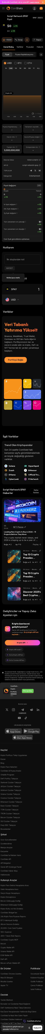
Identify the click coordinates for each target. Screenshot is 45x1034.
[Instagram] (13, 711)
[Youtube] (19, 718)
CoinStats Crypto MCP (9, 940)
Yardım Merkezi (7, 1000)
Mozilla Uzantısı (7, 981)
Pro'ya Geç (27, 691)
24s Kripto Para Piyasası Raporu (13, 916)
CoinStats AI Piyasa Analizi (11, 771)
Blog (2, 763)
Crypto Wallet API (7, 947)
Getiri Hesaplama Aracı (9, 889)
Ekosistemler (6, 829)
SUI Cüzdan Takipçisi (9, 821)
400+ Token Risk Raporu (11, 936)
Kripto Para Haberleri (9, 767)
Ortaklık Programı (7, 775)
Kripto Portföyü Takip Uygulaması (14, 755)
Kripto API (21, 643)
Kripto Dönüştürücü (8, 897)
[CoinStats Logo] (15, 8)
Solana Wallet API (7, 951)
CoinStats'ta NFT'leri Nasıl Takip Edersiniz (17, 1023)
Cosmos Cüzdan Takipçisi (11, 798)
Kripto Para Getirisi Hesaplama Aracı (15, 885)
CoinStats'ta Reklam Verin (11, 855)
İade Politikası (36, 989)
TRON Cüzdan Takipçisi (10, 813)
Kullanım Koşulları (37, 978)
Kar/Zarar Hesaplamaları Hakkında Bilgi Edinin (18, 1012)
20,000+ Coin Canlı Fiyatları (11, 928)
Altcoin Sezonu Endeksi (10, 924)
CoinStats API (6, 859)
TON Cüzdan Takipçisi (9, 810)
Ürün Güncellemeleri (9, 840)
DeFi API (4, 959)
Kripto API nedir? (15, 649)
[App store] (13, 731)
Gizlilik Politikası (37, 981)
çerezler (6, 1029)
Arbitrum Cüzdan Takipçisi (11, 790)
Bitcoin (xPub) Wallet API (10, 963)
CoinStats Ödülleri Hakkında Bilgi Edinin (16, 1019)
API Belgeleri (6, 863)
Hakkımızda (5, 875)
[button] (40, 165)
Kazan (3, 759)
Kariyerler (4, 851)
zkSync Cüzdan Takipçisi (11, 786)
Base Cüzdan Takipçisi (10, 806)
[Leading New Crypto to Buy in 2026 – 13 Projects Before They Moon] (22, 510)
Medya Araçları (6, 847)
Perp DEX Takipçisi (8, 825)
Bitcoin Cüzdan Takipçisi (10, 817)
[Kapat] (42, 2)
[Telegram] (31, 170)
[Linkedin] (38, 711)
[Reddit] (31, 711)
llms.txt (3, 944)
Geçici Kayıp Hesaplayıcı (10, 893)
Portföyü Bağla (15, 360)
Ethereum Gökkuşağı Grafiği (12, 905)
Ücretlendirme (6, 844)
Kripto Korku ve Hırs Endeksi (12, 909)
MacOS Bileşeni (7, 978)
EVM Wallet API (6, 955)
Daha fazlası (36, 491)
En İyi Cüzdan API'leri (16, 660)
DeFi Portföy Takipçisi (9, 779)
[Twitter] (35, 170)
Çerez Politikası (37, 985)
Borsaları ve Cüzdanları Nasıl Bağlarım (15, 1004)
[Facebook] (25, 718)
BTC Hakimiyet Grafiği (9, 920)
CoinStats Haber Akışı (9, 871)
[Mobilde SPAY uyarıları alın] (27, 40)
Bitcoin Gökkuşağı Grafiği (10, 901)
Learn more (34, 2)
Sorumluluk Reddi (37, 974)
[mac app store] (22, 737)
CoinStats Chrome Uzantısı (11, 974)
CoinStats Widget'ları (9, 913)
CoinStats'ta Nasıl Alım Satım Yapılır (14, 1015)
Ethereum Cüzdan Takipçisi (11, 802)
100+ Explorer (6, 932)
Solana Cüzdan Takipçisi (10, 794)
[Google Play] (31, 731)
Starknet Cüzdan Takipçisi (11, 782)
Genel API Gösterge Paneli (11, 867)
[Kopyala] (40, 165)
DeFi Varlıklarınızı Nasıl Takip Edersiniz (16, 1008)
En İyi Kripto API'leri (16, 655)
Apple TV (4, 985)
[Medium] (39, 170)
